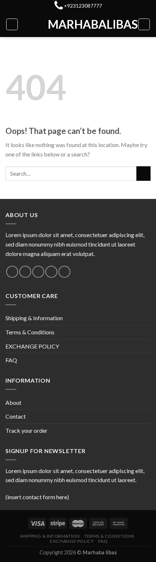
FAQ (11, 360)
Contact (15, 416)
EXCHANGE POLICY (32, 346)
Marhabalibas (78, 24)
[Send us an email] (51, 272)
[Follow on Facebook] (12, 272)
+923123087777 (83, 6)
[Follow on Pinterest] (64, 272)
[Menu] (12, 24)
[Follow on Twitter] (38, 272)
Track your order (26, 430)
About (13, 402)
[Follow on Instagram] (25, 272)
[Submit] (143, 173)
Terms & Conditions (29, 332)
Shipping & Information (34, 317)
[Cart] (144, 24)
